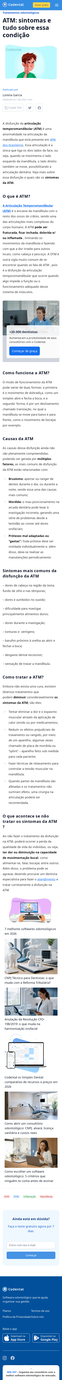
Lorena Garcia (12, 95)
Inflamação (29, 1196)
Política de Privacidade (17, 1317)
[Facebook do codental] (13, 1358)
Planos (7, 1311)
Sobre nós (37, 1317)
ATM (6, 1196)
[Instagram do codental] (5, 1358)
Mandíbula (46, 1196)
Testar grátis (41, 5)
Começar (31, 1255)
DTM (16, 1196)
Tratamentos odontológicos (21, 13)
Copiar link (15, 107)
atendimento (46, 879)
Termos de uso (40, 1311)
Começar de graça (24, 351)
